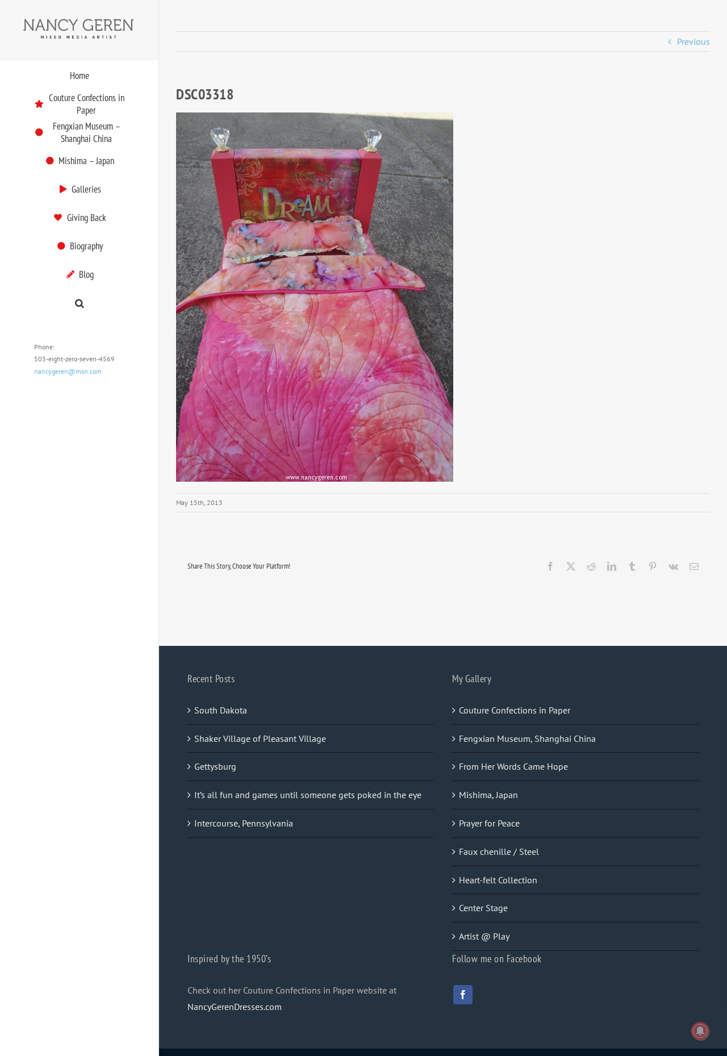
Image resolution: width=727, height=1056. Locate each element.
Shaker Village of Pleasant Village (260, 738)
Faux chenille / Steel (499, 851)
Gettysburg (215, 766)
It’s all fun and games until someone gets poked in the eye (307, 794)
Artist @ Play (484, 936)
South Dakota (220, 710)
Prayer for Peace (489, 823)
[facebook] (463, 994)
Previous (693, 41)
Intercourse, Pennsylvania (243, 823)
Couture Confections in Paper (514, 710)
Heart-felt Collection (498, 880)
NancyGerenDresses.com (234, 1006)
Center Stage (483, 907)
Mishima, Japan (488, 794)
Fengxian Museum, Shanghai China (527, 738)
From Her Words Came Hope (513, 766)
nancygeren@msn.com (68, 371)
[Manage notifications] (700, 1031)
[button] (79, 303)
